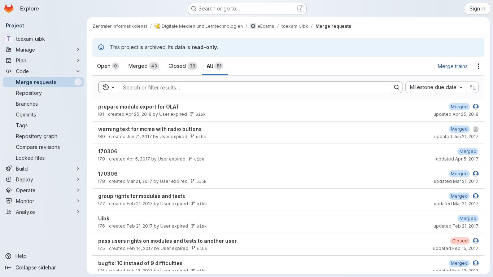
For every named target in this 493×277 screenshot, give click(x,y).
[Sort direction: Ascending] (473, 87)
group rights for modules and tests (141, 196)
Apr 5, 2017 (138, 159)
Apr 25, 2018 (139, 114)
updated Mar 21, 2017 (456, 181)
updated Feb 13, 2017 (456, 270)
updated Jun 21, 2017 (456, 136)
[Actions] (478, 66)
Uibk (103, 218)
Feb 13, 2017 (139, 270)
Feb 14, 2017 (140, 248)
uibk (201, 114)
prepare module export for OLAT (138, 107)
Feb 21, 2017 (140, 203)
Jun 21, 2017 (139, 136)
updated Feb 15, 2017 (456, 248)
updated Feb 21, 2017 (456, 226)
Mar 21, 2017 (139, 181)
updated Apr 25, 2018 (456, 114)
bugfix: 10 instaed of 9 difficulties (140, 263)
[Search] (396, 87)
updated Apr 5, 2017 (457, 159)
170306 (108, 151)
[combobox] (436, 87)
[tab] (108, 66)
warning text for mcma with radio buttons (150, 129)
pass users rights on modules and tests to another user (167, 241)
